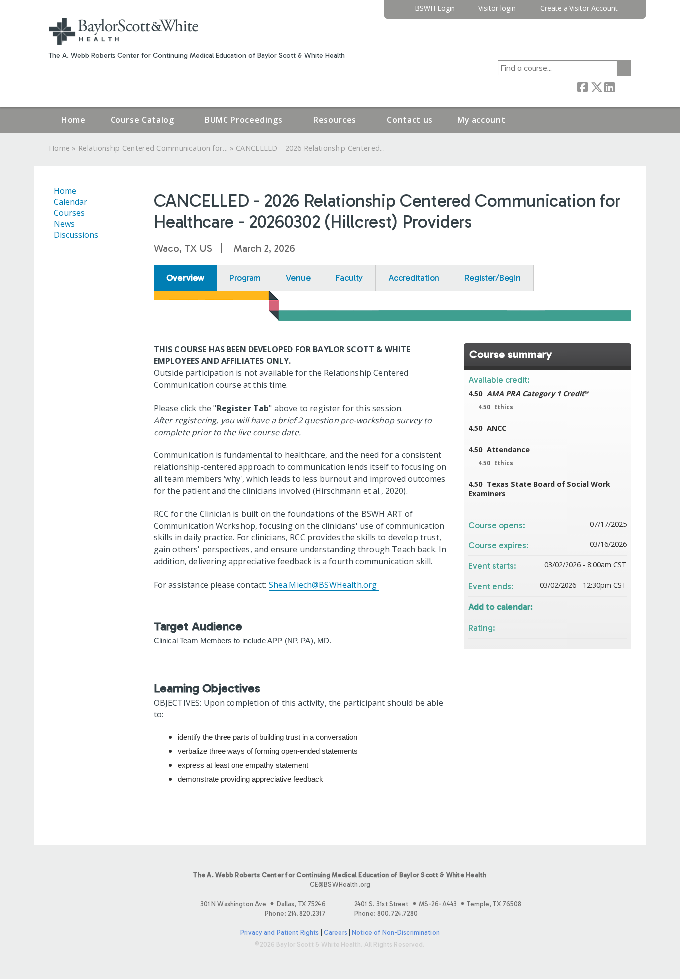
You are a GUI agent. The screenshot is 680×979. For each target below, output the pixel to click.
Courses (69, 212)
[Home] (123, 31)
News (64, 223)
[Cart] (628, 12)
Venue (298, 277)
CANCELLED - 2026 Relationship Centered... (310, 148)
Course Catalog (142, 119)
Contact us (409, 119)
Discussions (76, 234)
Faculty (349, 277)
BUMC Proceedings (243, 119)
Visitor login (497, 8)
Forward (623, 86)
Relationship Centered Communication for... (152, 148)
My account (481, 119)
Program (244, 277)
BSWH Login (435, 8)
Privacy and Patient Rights (279, 932)
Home (73, 119)
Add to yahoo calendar (593, 606)
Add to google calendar (580, 606)
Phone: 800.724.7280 (386, 913)
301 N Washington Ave (263, 904)
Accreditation (413, 277)
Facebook (582, 86)
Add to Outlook (619, 606)
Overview (185, 277)
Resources (334, 119)
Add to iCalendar (606, 605)
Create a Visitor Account (579, 8)
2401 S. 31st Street (437, 904)
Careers (335, 932)
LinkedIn (609, 86)
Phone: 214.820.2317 (295, 913)
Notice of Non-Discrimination (396, 932)
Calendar (70, 201)
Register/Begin (492, 277)
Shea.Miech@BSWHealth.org (323, 584)
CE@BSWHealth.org (340, 884)
